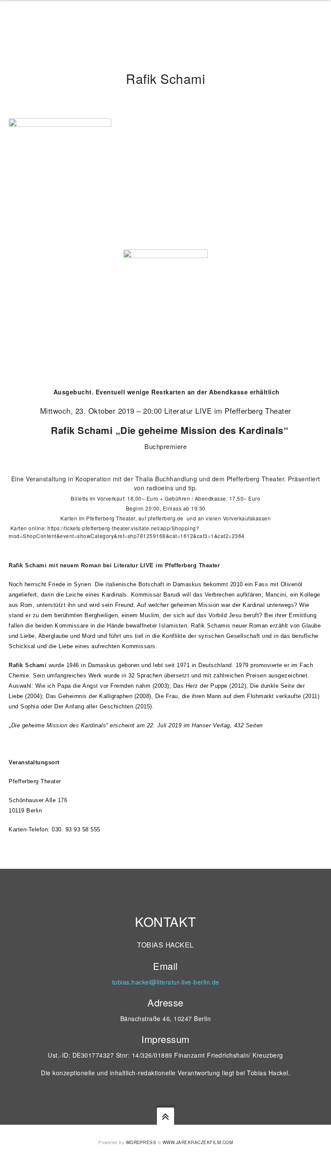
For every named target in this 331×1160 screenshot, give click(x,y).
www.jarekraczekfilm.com (197, 1142)
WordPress (141, 1142)
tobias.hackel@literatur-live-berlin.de (165, 982)
